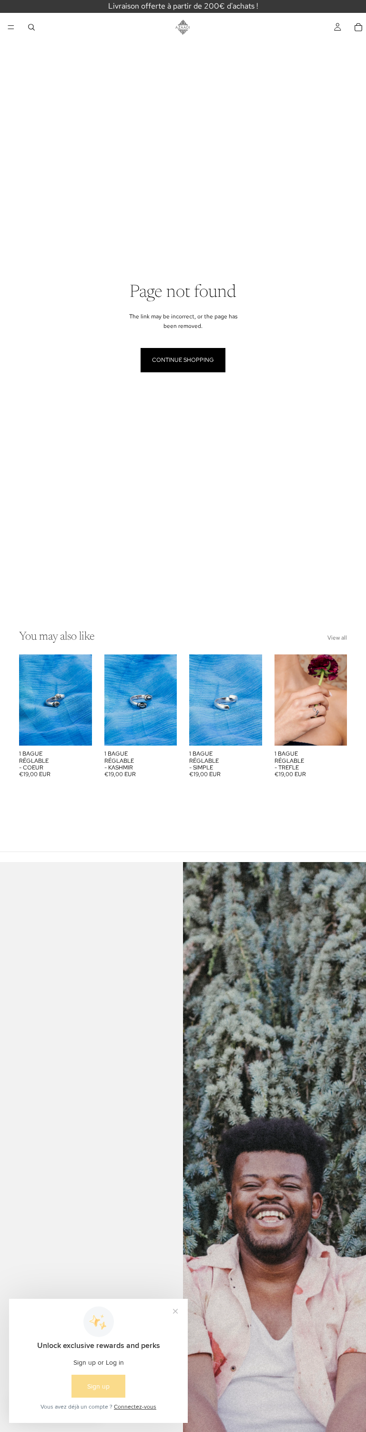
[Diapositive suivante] (81, 700)
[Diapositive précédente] (29, 700)
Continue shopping (183, 360)
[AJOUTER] (77, 730)
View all (337, 638)
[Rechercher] (31, 27)
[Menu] (11, 27)
